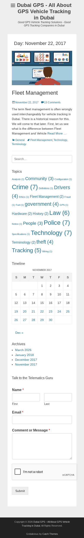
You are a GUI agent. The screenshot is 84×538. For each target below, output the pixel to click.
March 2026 (23, 350)
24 (59, 311)
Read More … (57, 133)
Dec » (19, 332)
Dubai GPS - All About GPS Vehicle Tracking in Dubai (44, 11)
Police (57, 222)
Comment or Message (31, 430)
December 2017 (26, 359)
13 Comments (52, 102)
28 (33, 320)
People (33, 223)
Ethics (24, 197)
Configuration (63, 179)
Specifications (21, 234)
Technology (60, 140)
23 (50, 311)
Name (18, 390)
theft (44, 242)
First (15, 403)
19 (16, 311)
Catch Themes (50, 534)
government (42, 204)
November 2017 (26, 364)
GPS (64, 205)
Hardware (22, 214)
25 (68, 311)
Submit (20, 491)
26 (16, 320)
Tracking (26, 250)
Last (47, 403)
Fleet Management (35, 92)
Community (39, 178)
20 (24, 311)
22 (42, 311)
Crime (25, 186)
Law (59, 212)
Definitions (46, 188)
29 (42, 320)
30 (50, 320)
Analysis (18, 179)
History (40, 214)
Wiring (47, 251)
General (20, 140)
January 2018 (24, 355)
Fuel (20, 205)
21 (33, 311)
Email (17, 412)
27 (24, 320)
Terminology (19, 144)
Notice (17, 224)
